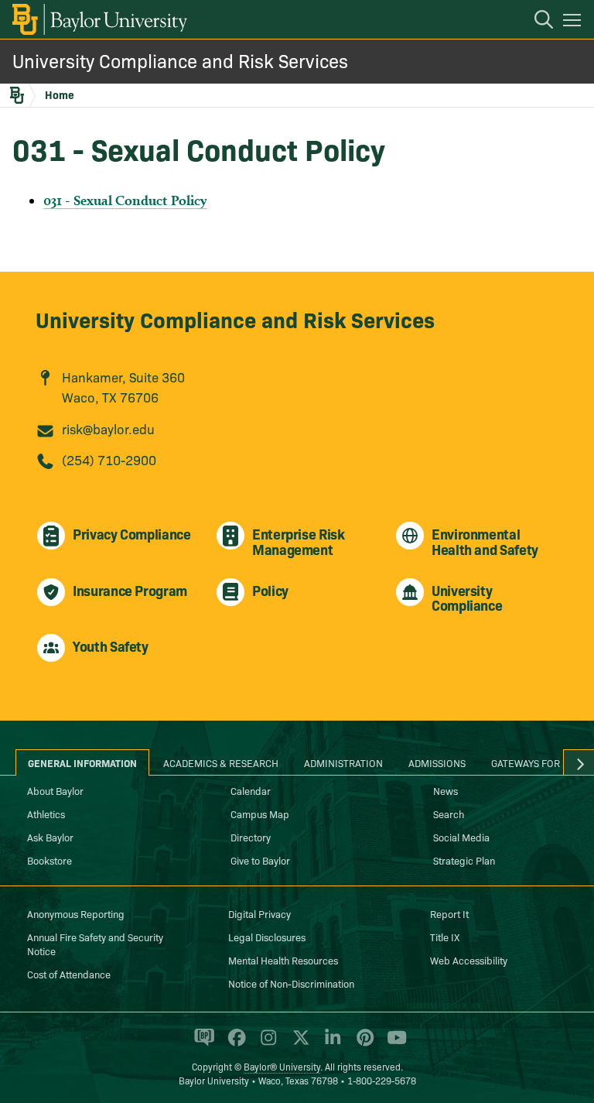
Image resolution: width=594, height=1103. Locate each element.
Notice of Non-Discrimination (291, 983)
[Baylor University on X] (298, 1044)
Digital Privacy (259, 913)
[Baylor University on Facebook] (234, 1044)
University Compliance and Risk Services (180, 60)
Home (59, 94)
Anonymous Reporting (76, 913)
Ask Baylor (50, 837)
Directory (250, 837)
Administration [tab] (343, 762)
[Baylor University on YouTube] (393, 1044)
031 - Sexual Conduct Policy (125, 200)
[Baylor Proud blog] (201, 1044)
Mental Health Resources (283, 960)
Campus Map (259, 813)
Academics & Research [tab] (220, 762)
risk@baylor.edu (108, 428)
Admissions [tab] (437, 762)
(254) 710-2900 (109, 459)
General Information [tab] (82, 762)
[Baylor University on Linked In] (330, 1044)
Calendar (250, 790)
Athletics (46, 813)
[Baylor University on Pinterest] (362, 1044)
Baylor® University (282, 1066)
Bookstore (49, 860)
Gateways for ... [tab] (531, 762)
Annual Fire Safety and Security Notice (95, 943)
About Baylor (55, 790)
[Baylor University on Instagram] (266, 1044)
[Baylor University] (98, 19)
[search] (536, 21)
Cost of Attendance (69, 974)
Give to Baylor (260, 860)
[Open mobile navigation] (574, 22)
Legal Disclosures (267, 937)
